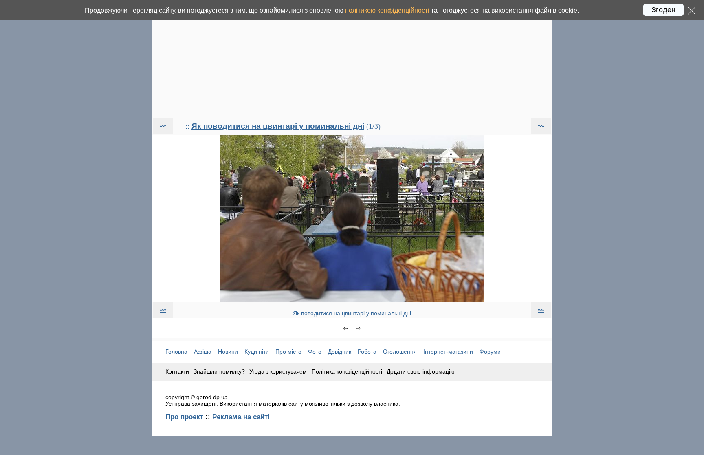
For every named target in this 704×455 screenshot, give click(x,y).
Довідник (339, 351)
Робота (367, 351)
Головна (176, 351)
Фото (314, 351)
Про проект (184, 417)
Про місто (288, 351)
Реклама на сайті (241, 417)
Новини (228, 351)
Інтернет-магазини (448, 351)
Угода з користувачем (278, 371)
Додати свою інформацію (421, 371)
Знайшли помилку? (219, 371)
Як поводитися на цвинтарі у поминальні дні (277, 126)
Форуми (490, 351)
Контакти (177, 371)
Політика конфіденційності (347, 371)
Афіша (202, 351)
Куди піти (256, 351)
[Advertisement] (352, 59)
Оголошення (400, 351)
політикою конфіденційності (387, 10)
